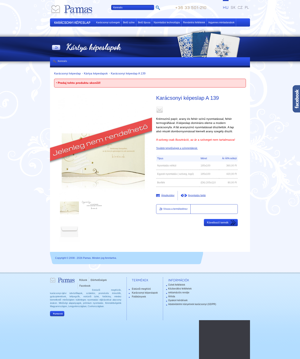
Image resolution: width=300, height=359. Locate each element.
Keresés (62, 61)
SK (233, 7)
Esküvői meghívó (141, 288)
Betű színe (129, 22)
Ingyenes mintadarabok (221, 22)
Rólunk (83, 280)
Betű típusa (144, 22)
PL (247, 7)
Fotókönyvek (139, 296)
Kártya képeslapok (96, 73)
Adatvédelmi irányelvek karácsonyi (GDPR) (192, 304)
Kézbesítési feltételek (180, 288)
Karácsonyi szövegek (108, 22)
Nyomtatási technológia (167, 22)
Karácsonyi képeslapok (145, 292)
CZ (240, 7)
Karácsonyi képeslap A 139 (128, 73)
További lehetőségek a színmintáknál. (177, 148)
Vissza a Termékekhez (56, 48)
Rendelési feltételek (194, 22)
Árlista (171, 296)
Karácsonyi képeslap (67, 73)
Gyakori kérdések (178, 300)
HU (226, 7)
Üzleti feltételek (176, 284)
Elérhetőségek (99, 280)
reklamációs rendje (178, 292)
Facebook (84, 285)
